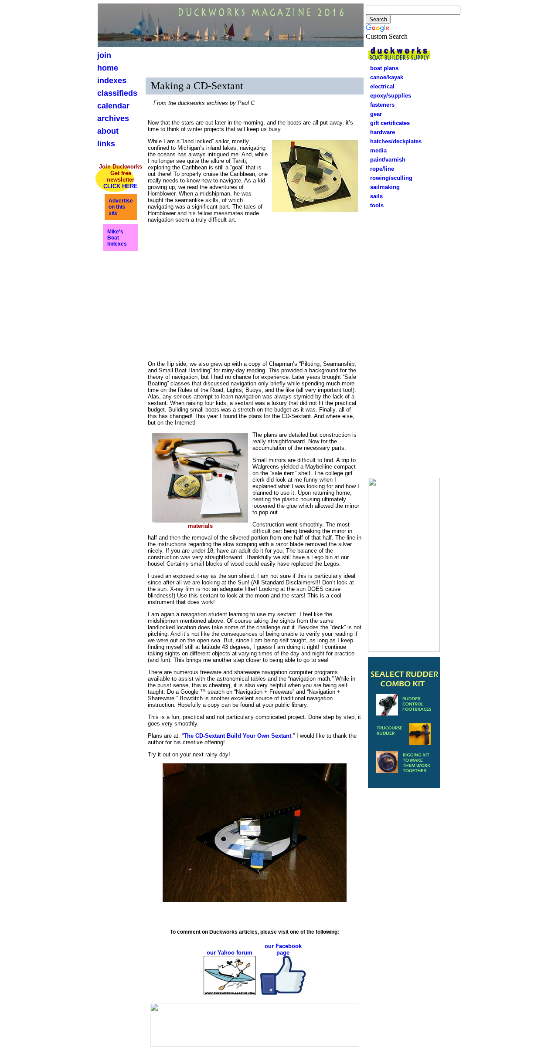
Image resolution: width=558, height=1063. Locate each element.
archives (113, 118)
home (107, 68)
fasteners (380, 104)
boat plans (384, 68)
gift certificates (387, 123)
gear (373, 114)
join (104, 55)
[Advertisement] (404, 341)
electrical (380, 86)
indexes (111, 80)
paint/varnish (385, 159)
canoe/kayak (384, 77)
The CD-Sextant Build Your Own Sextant (237, 735)
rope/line (379, 168)
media (378, 150)
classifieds (117, 93)
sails (376, 196)
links (106, 143)
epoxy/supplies (390, 95)
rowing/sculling (388, 178)
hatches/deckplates (396, 141)
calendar (113, 105)
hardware (380, 132)
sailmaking (385, 187)
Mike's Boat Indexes (117, 238)
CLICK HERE (120, 186)
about (108, 131)
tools (377, 205)
